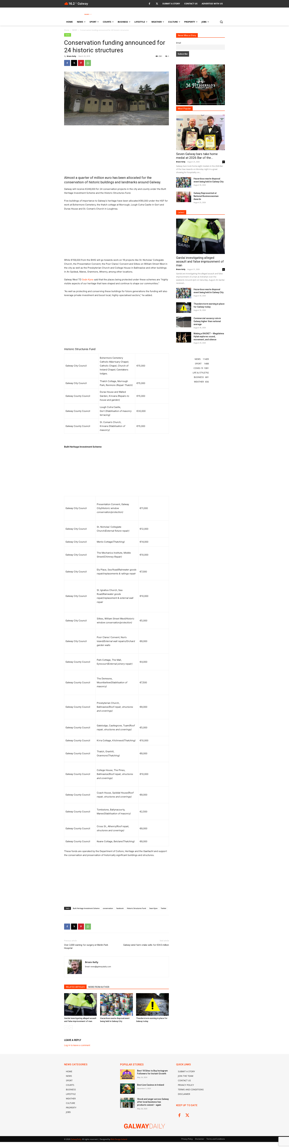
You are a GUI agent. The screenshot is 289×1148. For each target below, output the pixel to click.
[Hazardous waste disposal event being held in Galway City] (116, 1004)
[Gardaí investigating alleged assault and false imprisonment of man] (80, 1004)
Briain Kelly (71, 56)
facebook (120, 908)
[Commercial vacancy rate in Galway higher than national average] (183, 322)
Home (66, 30)
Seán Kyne (87, 279)
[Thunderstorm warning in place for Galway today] (152, 1004)
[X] (157, 3)
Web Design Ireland (119, 1139)
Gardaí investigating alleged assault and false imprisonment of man (200, 261)
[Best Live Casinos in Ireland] (127, 1089)
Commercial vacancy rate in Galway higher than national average (207, 321)
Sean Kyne (153, 908)
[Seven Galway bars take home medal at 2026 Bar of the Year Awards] (200, 132)
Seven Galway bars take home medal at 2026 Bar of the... (197, 156)
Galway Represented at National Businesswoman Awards (206, 196)
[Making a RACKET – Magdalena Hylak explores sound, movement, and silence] (183, 337)
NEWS (74, 30)
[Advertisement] (116, 150)
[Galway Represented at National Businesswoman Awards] (183, 197)
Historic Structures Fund (136, 908)
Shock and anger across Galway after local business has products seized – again (153, 1102)
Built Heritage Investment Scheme (86, 908)
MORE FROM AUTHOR (98, 987)
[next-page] (71, 1027)
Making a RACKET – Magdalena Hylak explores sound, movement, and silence (209, 336)
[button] (221, 21)
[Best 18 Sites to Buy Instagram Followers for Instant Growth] (127, 1074)
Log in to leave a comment (77, 1045)
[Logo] (88, 14)
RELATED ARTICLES (75, 987)
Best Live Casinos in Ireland (150, 1085)
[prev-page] (66, 1027)
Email (178, 43)
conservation (108, 908)
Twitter (163, 908)
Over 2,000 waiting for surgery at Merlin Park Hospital (86, 946)
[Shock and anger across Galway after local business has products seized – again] (127, 1103)
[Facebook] (149, 3)
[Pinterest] (81, 63)
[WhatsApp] (88, 63)
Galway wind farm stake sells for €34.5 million (146, 945)
